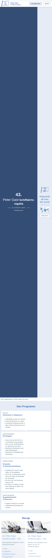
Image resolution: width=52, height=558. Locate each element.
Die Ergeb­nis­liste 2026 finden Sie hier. (15, 399)
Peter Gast (15, 3)
